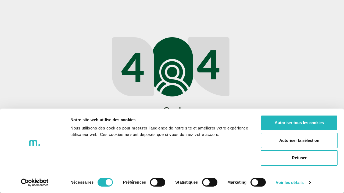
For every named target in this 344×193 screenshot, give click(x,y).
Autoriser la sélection (299, 140)
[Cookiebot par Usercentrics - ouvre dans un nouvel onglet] (34, 183)
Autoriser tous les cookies (299, 122)
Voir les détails (290, 182)
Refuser (299, 157)
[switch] (157, 182)
